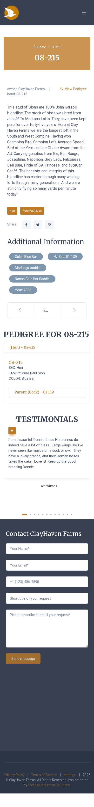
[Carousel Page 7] (51, 514)
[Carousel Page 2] (30, 514)
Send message (23, 658)
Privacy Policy (14, 775)
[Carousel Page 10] (63, 514)
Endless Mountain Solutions (49, 785)
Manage (70, 775)
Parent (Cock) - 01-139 (34, 392)
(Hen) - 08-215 (22, 347)
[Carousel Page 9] (59, 514)
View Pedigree (76, 89)
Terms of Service (44, 775)
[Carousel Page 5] (42, 514)
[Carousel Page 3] (34, 514)
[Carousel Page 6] (46, 514)
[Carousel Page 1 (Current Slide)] (24, 514)
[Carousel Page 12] (71, 514)
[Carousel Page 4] (38, 514)
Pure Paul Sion (32, 210)
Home (41, 47)
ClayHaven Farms (31, 89)
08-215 (16, 362)
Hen (12, 210)
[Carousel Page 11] (67, 514)
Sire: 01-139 (67, 257)
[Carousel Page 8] (55, 514)
